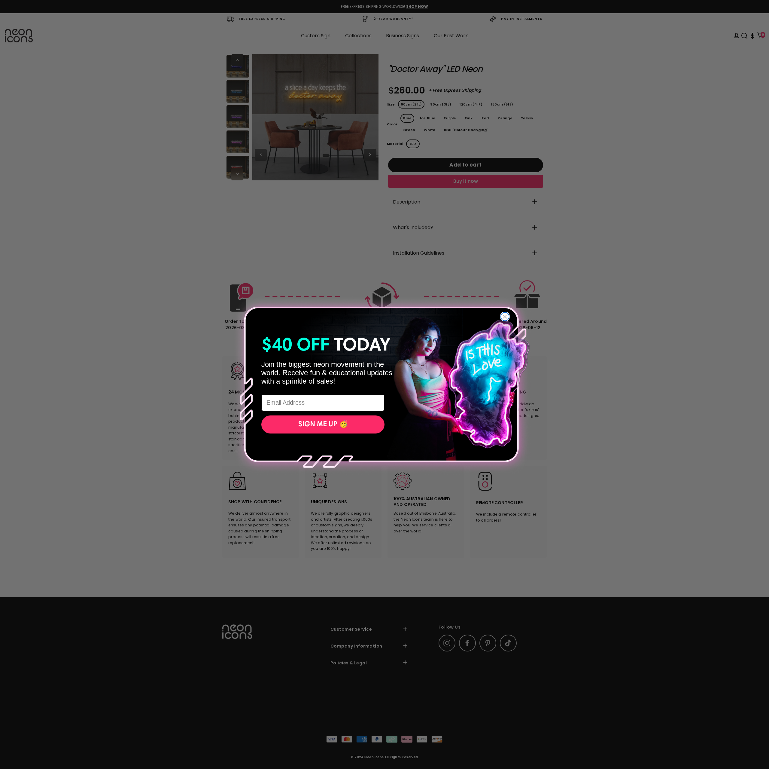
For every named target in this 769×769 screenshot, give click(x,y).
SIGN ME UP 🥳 (323, 424)
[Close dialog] (505, 316)
